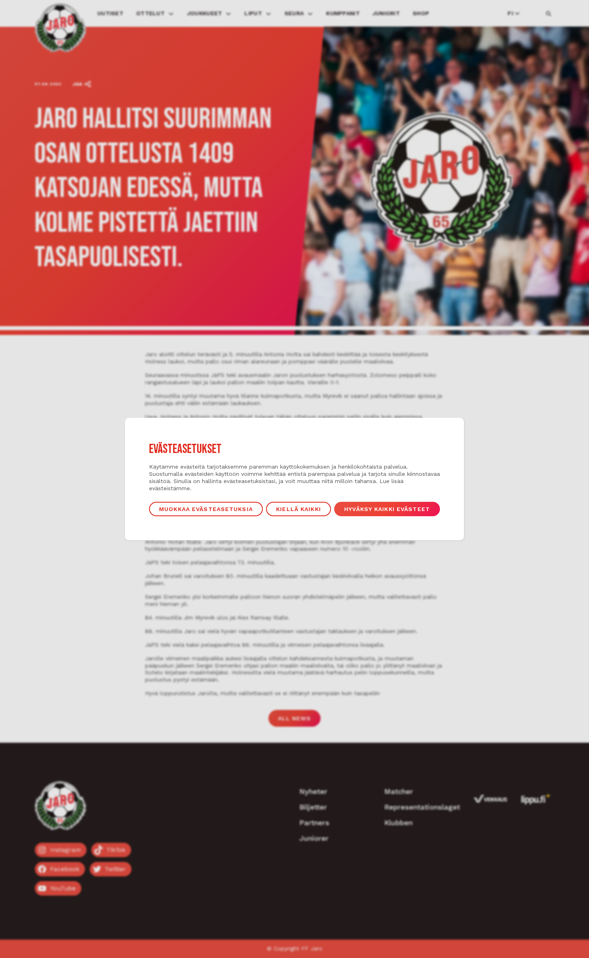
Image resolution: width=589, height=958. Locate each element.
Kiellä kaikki (298, 509)
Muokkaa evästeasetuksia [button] (206, 509)
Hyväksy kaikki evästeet (387, 509)
